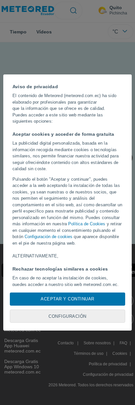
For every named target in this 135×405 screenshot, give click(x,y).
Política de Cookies (86, 223)
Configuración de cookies (48, 236)
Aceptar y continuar (67, 298)
